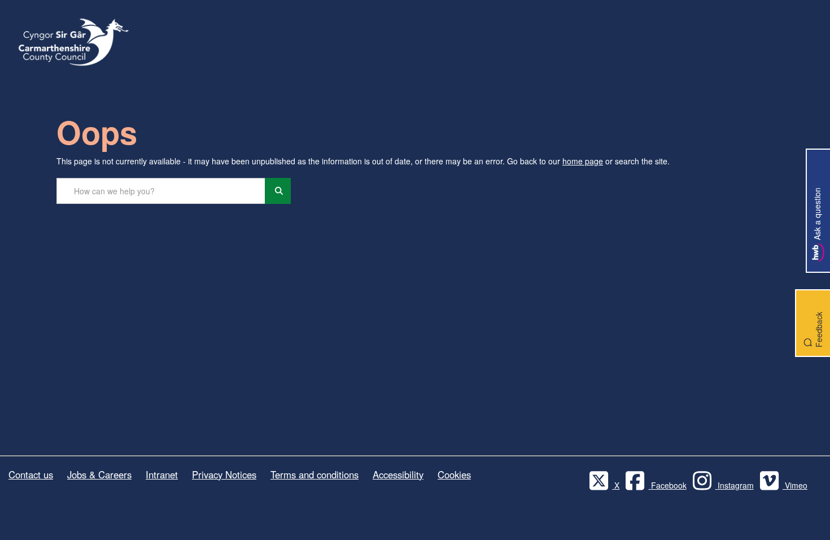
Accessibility (398, 474)
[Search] (278, 191)
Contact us (30, 474)
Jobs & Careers (99, 474)
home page (582, 161)
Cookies (454, 474)
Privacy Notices (224, 474)
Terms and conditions (314, 474)
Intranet (162, 474)
